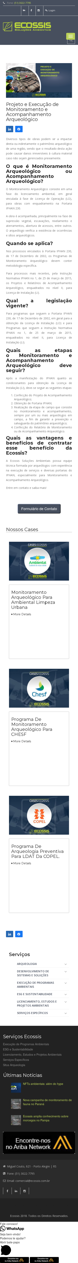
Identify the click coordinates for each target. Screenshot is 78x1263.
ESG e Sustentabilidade (34, 994)
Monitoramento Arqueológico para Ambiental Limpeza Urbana (33, 600)
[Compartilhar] (9, 129)
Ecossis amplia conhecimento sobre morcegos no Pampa (45, 1118)
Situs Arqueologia (14, 1065)
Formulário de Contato (39, 508)
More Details (22, 614)
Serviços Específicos (32, 1013)
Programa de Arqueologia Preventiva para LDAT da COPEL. (37, 851)
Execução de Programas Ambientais (35, 985)
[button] (39, 1248)
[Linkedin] (24, 10)
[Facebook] (32, 10)
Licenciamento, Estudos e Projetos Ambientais (37, 1003)
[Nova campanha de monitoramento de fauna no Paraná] (16, 1104)
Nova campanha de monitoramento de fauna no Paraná (47, 1102)
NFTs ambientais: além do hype (43, 1084)
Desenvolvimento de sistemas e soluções (33, 973)
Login (52, 10)
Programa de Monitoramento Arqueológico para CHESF (31, 727)
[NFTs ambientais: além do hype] (16, 1088)
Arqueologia (27, 964)
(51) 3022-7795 (22, 3)
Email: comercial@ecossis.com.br (28, 1181)
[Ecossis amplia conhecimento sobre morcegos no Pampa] (16, 1120)
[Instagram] (39, 10)
